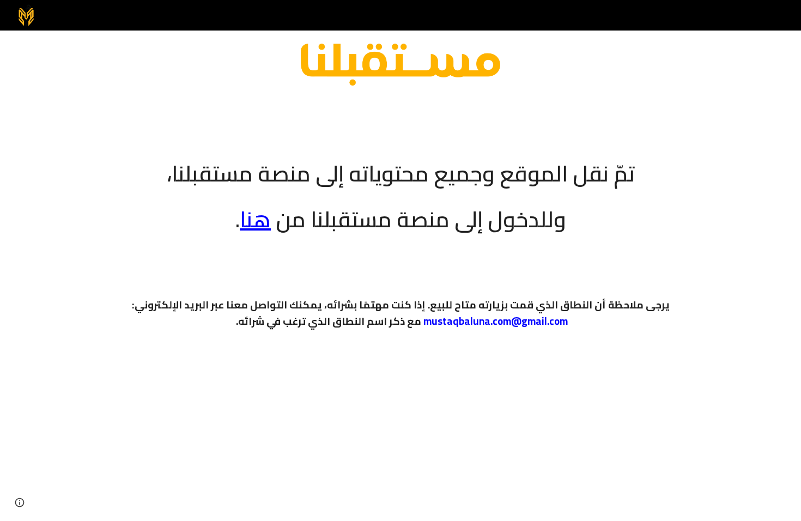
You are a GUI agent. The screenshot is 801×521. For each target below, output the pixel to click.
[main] (400, 189)
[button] (19, 502)
